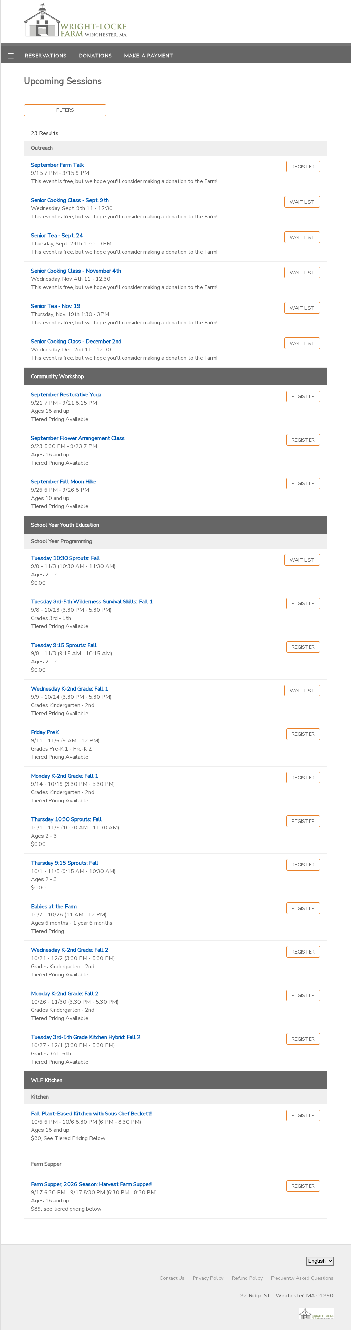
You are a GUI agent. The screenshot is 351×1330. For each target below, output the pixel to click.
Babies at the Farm (54, 906)
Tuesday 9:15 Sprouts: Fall (64, 645)
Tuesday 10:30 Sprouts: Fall (65, 558)
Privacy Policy (208, 1277)
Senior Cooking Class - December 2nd (76, 341)
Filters (65, 110)
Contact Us (172, 1277)
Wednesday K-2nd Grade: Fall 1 (69, 689)
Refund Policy (247, 1277)
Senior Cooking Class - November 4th (76, 271)
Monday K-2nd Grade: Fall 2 (64, 993)
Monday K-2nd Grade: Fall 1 (64, 776)
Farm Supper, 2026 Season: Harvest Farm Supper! (91, 1184)
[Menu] (16, 55)
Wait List (302, 202)
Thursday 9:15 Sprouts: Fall (64, 863)
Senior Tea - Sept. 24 (57, 235)
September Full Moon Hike (63, 482)
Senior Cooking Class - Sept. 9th (70, 200)
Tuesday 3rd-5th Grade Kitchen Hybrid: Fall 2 (86, 1037)
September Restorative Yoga (66, 394)
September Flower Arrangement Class (78, 438)
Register (303, 166)
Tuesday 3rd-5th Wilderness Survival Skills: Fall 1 (92, 602)
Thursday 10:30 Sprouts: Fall (66, 819)
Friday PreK (45, 732)
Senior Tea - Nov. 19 (56, 306)
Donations (95, 55)
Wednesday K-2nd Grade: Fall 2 (69, 950)
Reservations (46, 55)
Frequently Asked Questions (302, 1277)
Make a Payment (149, 55)
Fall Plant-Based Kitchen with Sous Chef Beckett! (91, 1113)
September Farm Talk (57, 165)
